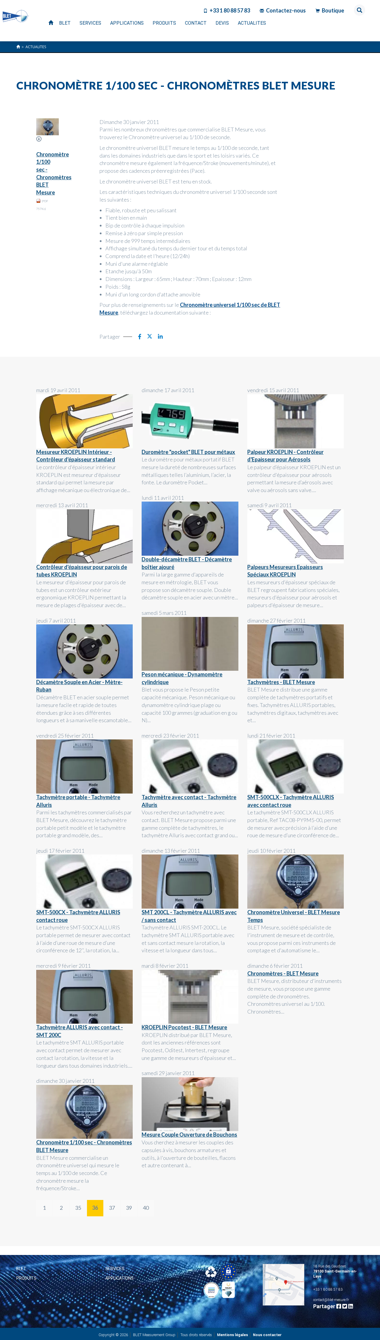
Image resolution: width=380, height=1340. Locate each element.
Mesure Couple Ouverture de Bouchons (189, 1134)
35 (78, 1207)
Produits (26, 1278)
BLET (21, 1268)
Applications (119, 1278)
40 (146, 1207)
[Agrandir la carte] (283, 1284)
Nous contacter (267, 1335)
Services (114, 1268)
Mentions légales (232, 1335)
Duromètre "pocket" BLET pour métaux (188, 452)
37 (112, 1207)
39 (129, 1207)
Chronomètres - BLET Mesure (283, 973)
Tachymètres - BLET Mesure (281, 682)
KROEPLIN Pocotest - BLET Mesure (184, 1027)
